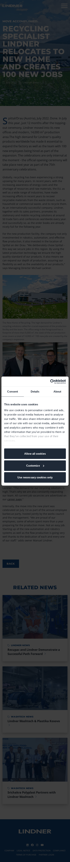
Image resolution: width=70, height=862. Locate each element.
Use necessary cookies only (35, 477)
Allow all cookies (35, 453)
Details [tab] (35, 391)
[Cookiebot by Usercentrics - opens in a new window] (50, 381)
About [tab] (57, 391)
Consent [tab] (12, 391)
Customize (33, 465)
